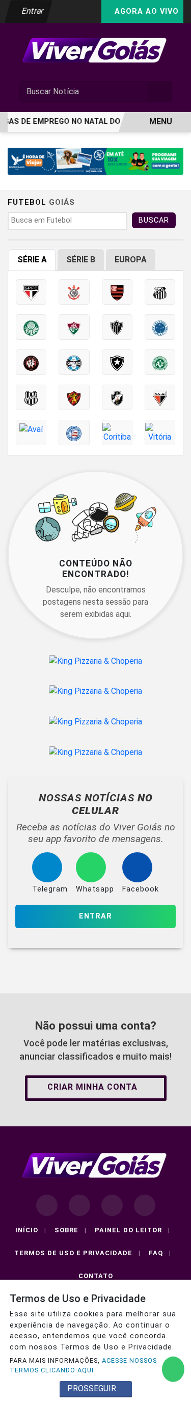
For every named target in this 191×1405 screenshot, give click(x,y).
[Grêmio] (74, 362)
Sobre (70, 1230)
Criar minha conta (92, 1087)
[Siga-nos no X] (112, 1205)
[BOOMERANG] (95, 161)
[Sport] (74, 397)
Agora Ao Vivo (145, 11)
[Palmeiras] (31, 327)
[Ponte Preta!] (31, 397)
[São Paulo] (31, 292)
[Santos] (160, 292)
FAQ (160, 1253)
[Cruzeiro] (160, 327)
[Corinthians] (74, 292)
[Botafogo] (117, 362)
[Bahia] (74, 432)
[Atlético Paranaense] (31, 362)
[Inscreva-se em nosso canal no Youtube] (144, 1205)
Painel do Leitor (132, 1230)
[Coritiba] (117, 432)
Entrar (32, 11)
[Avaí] (31, 432)
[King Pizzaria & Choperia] (95, 661)
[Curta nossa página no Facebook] (47, 1205)
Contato (95, 1276)
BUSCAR (154, 220)
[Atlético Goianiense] (160, 397)
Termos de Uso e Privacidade (77, 1253)
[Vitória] (160, 432)
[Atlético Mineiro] (117, 327)
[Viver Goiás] (95, 50)
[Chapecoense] (160, 362)
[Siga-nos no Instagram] (79, 1205)
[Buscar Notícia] (160, 91)
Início (30, 1230)
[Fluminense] (74, 327)
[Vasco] (117, 397)
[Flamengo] (117, 292)
